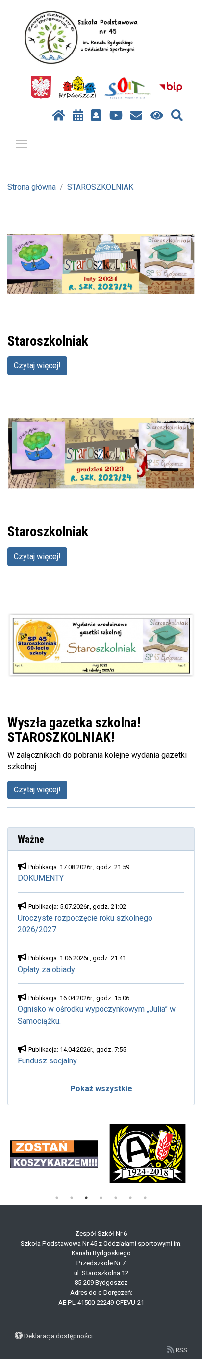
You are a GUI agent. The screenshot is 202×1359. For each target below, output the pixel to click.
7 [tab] (145, 1198)
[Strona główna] (58, 116)
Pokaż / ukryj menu (21, 143)
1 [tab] (57, 1198)
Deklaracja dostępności (58, 1336)
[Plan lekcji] (78, 116)
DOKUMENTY (41, 878)
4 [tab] (101, 1198)
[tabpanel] (54, 1154)
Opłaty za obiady (46, 969)
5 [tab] (116, 1198)
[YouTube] (115, 116)
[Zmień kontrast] (156, 116)
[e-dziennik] (96, 116)
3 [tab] (86, 1198)
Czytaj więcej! (37, 365)
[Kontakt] (136, 116)
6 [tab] (130, 1198)
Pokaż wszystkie (101, 1088)
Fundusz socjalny (47, 1060)
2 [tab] (71, 1198)
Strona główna (31, 186)
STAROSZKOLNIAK (100, 186)
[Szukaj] (177, 116)
